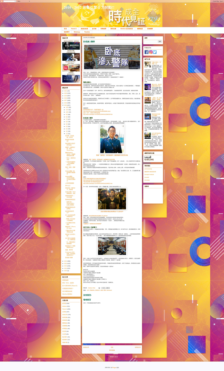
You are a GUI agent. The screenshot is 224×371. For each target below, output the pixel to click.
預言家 (64, 331)
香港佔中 (97, 290)
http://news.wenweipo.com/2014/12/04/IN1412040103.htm (98, 114)
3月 (67, 129)
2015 (65, 105)
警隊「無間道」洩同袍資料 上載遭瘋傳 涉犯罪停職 (112, 155)
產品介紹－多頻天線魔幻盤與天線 (157, 85)
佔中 (88, 290)
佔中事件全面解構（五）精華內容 (70, 238)
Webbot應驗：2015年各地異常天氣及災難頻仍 (70, 178)
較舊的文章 (138, 347)
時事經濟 (103, 28)
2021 (65, 91)
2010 (65, 270)
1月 (67, 133)
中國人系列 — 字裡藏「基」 (156, 63)
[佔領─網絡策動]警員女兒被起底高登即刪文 (95, 178)
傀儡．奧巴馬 (69, 250)
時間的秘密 (65, 280)
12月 (67, 107)
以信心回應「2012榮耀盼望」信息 (70, 192)
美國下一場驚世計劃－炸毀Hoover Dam (70, 149)
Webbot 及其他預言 (126, 28)
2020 (65, 93)
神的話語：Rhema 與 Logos (70, 227)
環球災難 (113, 28)
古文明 (64, 334)
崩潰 (102, 290)
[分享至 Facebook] (107, 288)
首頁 (65, 28)
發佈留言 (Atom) (114, 356)
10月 (67, 112)
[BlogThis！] (104, 288)
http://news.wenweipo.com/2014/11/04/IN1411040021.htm (97, 183)
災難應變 (150, 28)
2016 (65, 103)
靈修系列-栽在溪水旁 (150, 171)
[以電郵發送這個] (102, 288)
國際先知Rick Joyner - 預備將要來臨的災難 (70, 154)
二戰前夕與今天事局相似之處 (70, 231)
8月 (67, 117)
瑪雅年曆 (64, 342)
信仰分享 (64, 314)
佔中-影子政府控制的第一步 (156, 134)
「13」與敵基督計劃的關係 (70, 242)
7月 (67, 119)
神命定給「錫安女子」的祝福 (70, 188)
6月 (67, 121)
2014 (65, 261)
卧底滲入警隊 (69, 257)
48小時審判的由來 (67, 291)
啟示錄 (94, 28)
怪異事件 (67, 32)
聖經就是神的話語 (70, 199)
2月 (67, 131)
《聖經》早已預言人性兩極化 (70, 219)
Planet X (74, 28)
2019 (65, 95)
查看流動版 (112, 350)
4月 (67, 126)
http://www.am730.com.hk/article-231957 (93, 180)
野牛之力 (67, 185)
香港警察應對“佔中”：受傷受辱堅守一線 (93, 109)
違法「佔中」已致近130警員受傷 (91, 112)
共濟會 (64, 311)
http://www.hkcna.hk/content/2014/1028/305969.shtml (96, 111)
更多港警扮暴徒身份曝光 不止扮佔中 (112, 211)
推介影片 (64, 337)
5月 (67, 124)
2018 (65, 98)
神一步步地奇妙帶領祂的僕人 (70, 215)
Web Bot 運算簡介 (67, 294)
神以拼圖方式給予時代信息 (70, 144)
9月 (67, 114)
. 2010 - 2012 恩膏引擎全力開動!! (88, 7)
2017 (65, 100)
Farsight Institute (149, 174)
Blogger (114, 367)
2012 (65, 266)
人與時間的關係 (69, 183)
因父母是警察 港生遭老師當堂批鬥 (92, 181)
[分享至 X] (105, 288)
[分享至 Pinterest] (109, 288)
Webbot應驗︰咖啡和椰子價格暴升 (70, 172)
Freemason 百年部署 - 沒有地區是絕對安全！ (70, 253)
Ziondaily (147, 180)
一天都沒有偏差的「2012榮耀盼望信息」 (70, 163)
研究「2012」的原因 (68, 283)
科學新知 (64, 328)
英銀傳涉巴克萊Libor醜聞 (156, 114)
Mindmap (77, 32)
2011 (65, 268)
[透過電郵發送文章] (99, 288)
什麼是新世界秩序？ (67, 288)
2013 (65, 263)
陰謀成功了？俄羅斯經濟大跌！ (70, 246)
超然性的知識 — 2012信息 (69, 196)
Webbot (64, 306)
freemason (109, 290)
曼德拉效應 (84, 28)
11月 (67, 109)
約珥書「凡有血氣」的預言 (69, 136)
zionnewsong (148, 169)
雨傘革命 (92, 290)
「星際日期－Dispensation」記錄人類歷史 (70, 203)
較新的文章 (86, 347)
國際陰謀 (140, 28)
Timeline (87, 32)
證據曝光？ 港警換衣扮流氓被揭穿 (92, 223)
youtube (147, 177)
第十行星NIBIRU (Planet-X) (69, 285)
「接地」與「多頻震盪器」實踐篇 (157, 98)
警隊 (105, 290)
